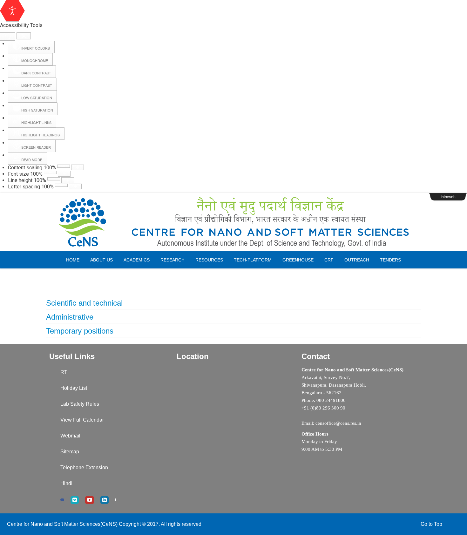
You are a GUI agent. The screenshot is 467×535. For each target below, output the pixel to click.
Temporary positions (79, 331)
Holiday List (73, 388)
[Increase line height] (67, 180)
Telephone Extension (84, 467)
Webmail (70, 435)
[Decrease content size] (63, 166)
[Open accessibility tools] (12, 11)
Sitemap (69, 451)
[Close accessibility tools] (24, 36)
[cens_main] (233, 222)
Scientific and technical (84, 303)
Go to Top (431, 524)
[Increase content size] (77, 167)
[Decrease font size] (50, 172)
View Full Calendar (82, 420)
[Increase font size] (64, 174)
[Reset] (7, 36)
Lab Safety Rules (79, 404)
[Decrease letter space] (61, 185)
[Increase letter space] (75, 186)
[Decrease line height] (53, 178)
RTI (64, 372)
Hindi (66, 483)
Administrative (69, 317)
